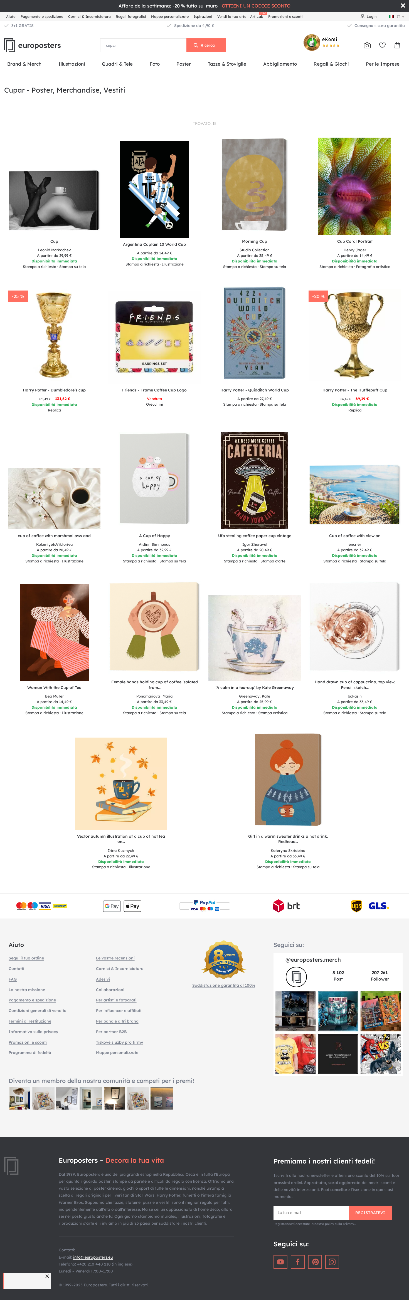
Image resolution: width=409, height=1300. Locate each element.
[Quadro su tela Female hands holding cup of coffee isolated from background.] (154, 628)
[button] (48, 1276)
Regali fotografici (131, 16)
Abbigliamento (280, 64)
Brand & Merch (24, 64)
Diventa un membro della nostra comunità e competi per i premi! (101, 1080)
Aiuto (11, 16)
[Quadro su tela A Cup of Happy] (154, 480)
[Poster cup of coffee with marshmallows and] (54, 498)
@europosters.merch (313, 959)
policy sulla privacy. (340, 1224)
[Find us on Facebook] (298, 1262)
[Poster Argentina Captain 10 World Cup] (154, 189)
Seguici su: (289, 944)
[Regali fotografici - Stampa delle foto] (367, 45)
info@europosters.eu (93, 1257)
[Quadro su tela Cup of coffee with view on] (355, 496)
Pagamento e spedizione (42, 16)
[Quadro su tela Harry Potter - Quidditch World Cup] (254, 335)
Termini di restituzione (30, 1021)
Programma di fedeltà (30, 1052)
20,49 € (54, 550)
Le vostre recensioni (115, 958)
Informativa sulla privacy (33, 1031)
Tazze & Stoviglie (227, 64)
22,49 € (121, 856)
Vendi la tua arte (231, 16)
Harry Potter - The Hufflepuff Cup (354, 390)
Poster (183, 64)
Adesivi (103, 979)
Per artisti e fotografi (116, 1000)
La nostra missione (27, 989)
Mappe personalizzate (170, 16)
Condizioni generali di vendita (37, 1010)
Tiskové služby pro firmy (119, 1042)
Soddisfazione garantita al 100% (223, 985)
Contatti (16, 968)
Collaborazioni (110, 989)
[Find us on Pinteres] (315, 1262)
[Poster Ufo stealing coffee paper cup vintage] (254, 480)
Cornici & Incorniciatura (89, 16)
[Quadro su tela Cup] (54, 202)
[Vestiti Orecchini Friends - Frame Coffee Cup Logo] (154, 337)
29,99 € (54, 255)
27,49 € (254, 398)
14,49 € (154, 253)
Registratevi (370, 1212)
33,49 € (154, 701)
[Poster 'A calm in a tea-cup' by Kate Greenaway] (254, 638)
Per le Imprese (383, 64)
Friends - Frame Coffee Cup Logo (154, 390)
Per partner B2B (111, 1031)
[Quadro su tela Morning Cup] (254, 186)
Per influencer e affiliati (118, 1010)
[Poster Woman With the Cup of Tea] (54, 632)
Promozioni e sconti (285, 16)
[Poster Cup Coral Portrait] (354, 186)
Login (372, 16)
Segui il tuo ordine (26, 958)
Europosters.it (41, 45)
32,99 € (154, 550)
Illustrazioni (71, 64)
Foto (155, 64)
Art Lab (257, 16)
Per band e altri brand (117, 1021)
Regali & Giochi (331, 64)
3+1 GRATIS (22, 25)
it (398, 16)
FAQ (13, 979)
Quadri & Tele (117, 64)
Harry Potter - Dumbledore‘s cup (54, 390)
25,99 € (254, 701)
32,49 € (354, 550)
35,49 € (254, 255)
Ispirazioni (203, 16)
